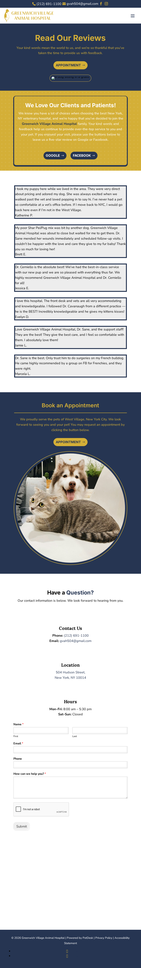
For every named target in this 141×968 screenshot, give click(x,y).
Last (74, 736)
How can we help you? (29, 774)
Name (18, 724)
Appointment (68, 65)
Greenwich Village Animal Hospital (49, 124)
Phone (17, 759)
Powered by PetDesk (80, 938)
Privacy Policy (103, 938)
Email (18, 743)
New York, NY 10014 (70, 677)
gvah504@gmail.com (75, 641)
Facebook (82, 155)
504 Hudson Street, (70, 672)
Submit (21, 826)
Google (53, 155)
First (15, 736)
